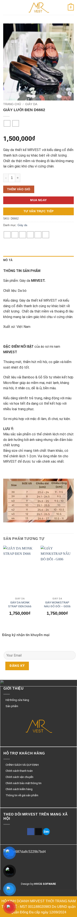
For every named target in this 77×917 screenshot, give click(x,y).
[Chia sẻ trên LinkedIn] (45, 234)
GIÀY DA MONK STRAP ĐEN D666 (19, 604)
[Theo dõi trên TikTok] (38, 831)
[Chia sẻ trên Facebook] (14, 234)
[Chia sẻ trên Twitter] (22, 234)
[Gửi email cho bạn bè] (30, 234)
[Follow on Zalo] (46, 831)
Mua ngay (38, 200)
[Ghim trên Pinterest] (37, 234)
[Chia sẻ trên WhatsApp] (7, 234)
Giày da (31, 104)
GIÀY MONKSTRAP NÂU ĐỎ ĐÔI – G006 (57, 604)
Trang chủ (12, 104)
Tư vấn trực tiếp (39, 211)
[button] (5, 7)
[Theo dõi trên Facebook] (30, 831)
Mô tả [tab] (7, 260)
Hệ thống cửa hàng (17, 700)
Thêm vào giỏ (18, 189)
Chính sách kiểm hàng (19, 789)
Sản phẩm (12, 706)
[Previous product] (15, 123)
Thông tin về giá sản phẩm (22, 795)
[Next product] (7, 123)
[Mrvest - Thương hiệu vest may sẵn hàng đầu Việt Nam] (38, 7)
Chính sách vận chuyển (19, 777)
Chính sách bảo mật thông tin (23, 783)
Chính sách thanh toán (19, 770)
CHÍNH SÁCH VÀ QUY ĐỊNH (22, 764)
